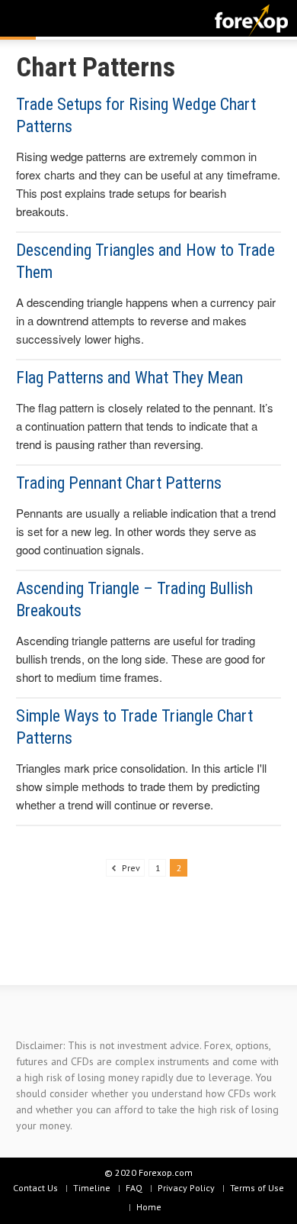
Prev (130, 868)
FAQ (134, 1187)
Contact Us (35, 1187)
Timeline (91, 1187)
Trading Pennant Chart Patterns (119, 483)
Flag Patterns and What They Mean (129, 377)
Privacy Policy (186, 1187)
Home (148, 1207)
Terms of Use (257, 1187)
